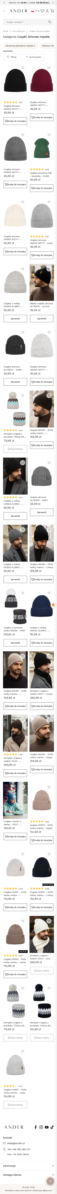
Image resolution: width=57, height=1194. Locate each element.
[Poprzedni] (5, 2)
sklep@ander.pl (16, 1143)
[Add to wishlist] (22, 67)
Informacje (9, 1165)
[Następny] (51, 2)
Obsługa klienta (12, 1174)
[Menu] (3, 10)
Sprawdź (15, 318)
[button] (32, 11)
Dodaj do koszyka (16, 121)
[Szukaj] (50, 22)
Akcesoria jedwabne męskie (20, 45)
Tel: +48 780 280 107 (19, 1149)
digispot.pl (47, 1190)
